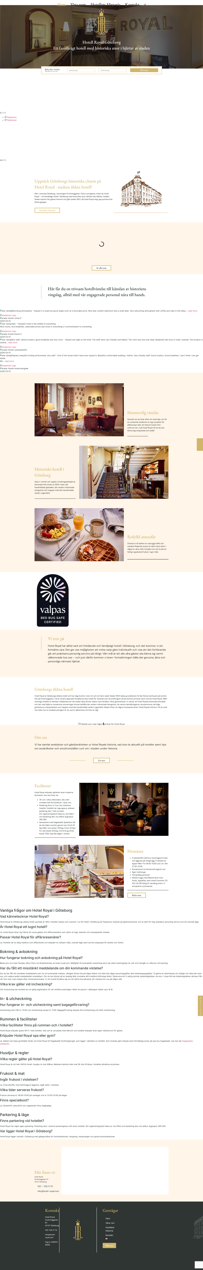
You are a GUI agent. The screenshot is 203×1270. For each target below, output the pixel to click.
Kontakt (132, 4)
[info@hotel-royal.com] (200, 448)
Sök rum (144, 70)
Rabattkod (200, 1006)
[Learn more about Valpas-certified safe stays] (53, 626)
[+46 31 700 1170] (200, 441)
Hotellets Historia (105, 4)
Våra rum (78, 4)
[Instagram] (55, 1251)
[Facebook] (46, 1251)
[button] (5, 244)
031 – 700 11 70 (45, 1186)
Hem (61, 4)
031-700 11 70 (51, 1230)
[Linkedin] (51, 1251)
